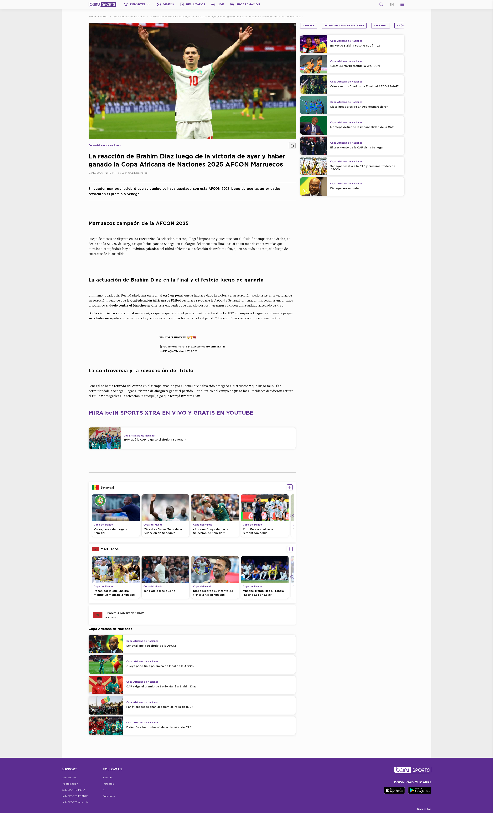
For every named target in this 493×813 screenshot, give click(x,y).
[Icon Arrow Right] (292, 515)
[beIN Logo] (102, 4)
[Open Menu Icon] (402, 4)
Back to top (424, 809)
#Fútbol (309, 25)
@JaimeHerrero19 (175, 346)
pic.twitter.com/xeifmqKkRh (206, 346)
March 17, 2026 (188, 351)
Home (92, 16)
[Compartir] (292, 145)
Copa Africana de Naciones (128, 16)
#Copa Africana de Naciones (344, 25)
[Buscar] (381, 4)
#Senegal (380, 25)
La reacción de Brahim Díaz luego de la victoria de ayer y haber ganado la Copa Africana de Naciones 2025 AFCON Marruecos (226, 16)
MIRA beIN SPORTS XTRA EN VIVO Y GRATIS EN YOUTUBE (171, 413)
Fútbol (104, 16)
